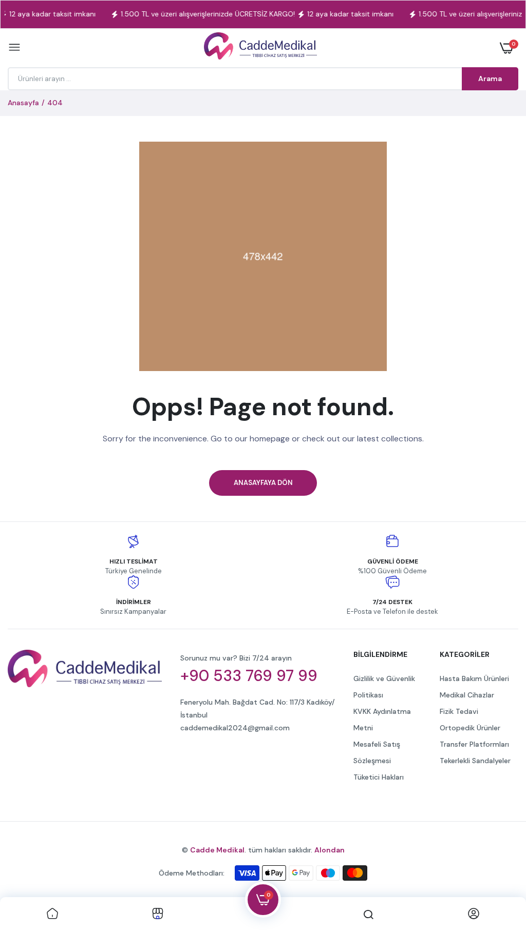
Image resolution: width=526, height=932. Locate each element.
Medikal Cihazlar (467, 695)
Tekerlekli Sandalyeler (475, 760)
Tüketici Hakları (378, 777)
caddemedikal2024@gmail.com (235, 727)
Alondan (329, 850)
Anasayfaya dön (263, 482)
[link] (52, 914)
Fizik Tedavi (459, 711)
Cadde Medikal (217, 850)
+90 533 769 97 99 (248, 676)
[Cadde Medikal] (260, 48)
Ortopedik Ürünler (470, 727)
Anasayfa (23, 102)
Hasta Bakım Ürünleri (474, 678)
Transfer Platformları (474, 744)
